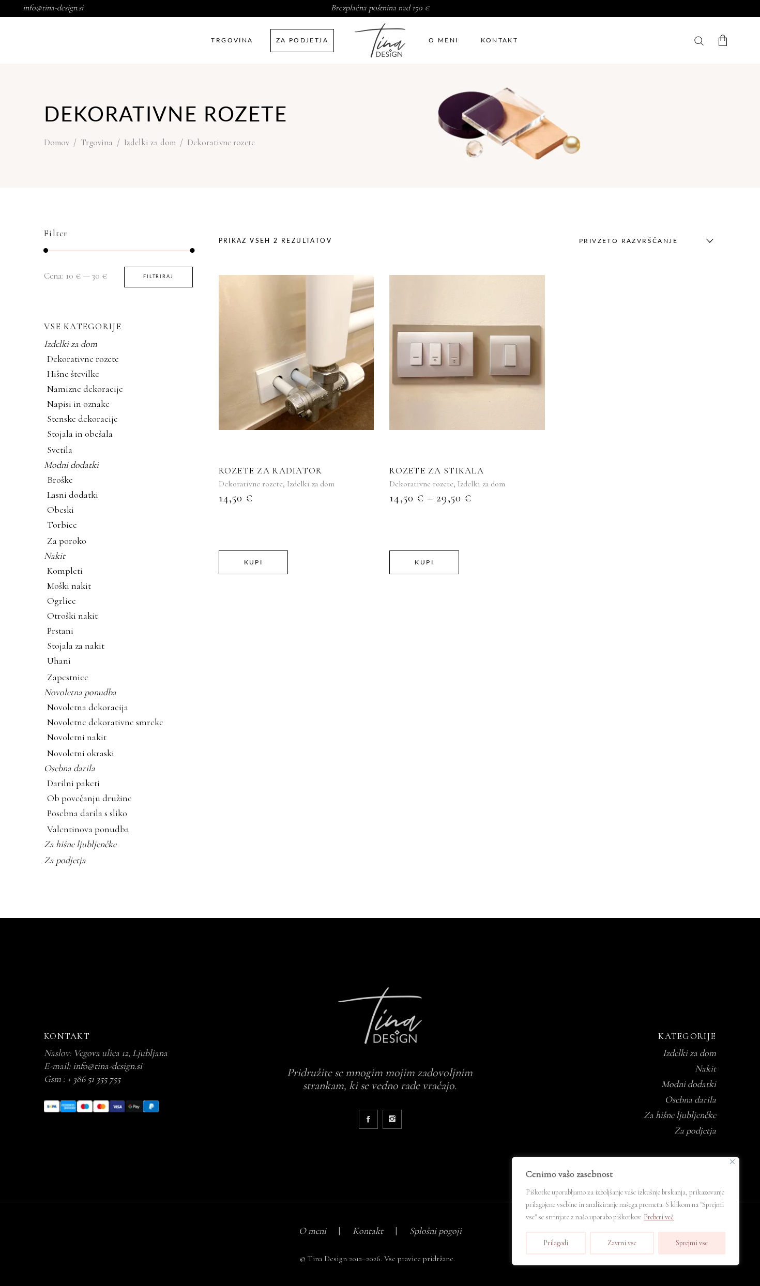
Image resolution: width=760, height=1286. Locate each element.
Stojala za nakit (75, 645)
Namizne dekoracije (85, 388)
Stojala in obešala (80, 433)
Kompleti (65, 570)
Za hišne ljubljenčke (80, 844)
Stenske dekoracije (82, 418)
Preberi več (659, 1217)
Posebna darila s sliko (87, 813)
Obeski (60, 509)
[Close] (732, 1161)
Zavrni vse (621, 1242)
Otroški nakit (72, 615)
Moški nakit (69, 585)
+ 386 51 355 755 (93, 1078)
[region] (625, 1211)
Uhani (59, 660)
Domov (56, 142)
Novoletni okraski (80, 753)
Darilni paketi (73, 783)
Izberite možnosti (293, 352)
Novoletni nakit (77, 737)
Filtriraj (158, 276)
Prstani (60, 630)
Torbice (62, 524)
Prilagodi (555, 1242)
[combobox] (643, 240)
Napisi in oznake (78, 403)
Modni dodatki (71, 464)
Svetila (59, 449)
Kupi (253, 562)
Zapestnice (67, 677)
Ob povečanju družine (89, 798)
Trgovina (97, 142)
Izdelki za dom (150, 142)
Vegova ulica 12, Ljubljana (120, 1053)
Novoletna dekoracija (87, 707)
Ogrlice (61, 600)
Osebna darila (69, 768)
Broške (60, 479)
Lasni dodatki (72, 494)
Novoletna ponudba (80, 692)
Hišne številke (73, 373)
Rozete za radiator (271, 470)
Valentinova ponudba (88, 829)
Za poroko (66, 540)
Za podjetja (65, 860)
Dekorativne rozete (251, 484)
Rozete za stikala (436, 470)
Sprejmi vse (692, 1242)
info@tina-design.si (53, 8)
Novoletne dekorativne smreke (105, 722)
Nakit (54, 555)
